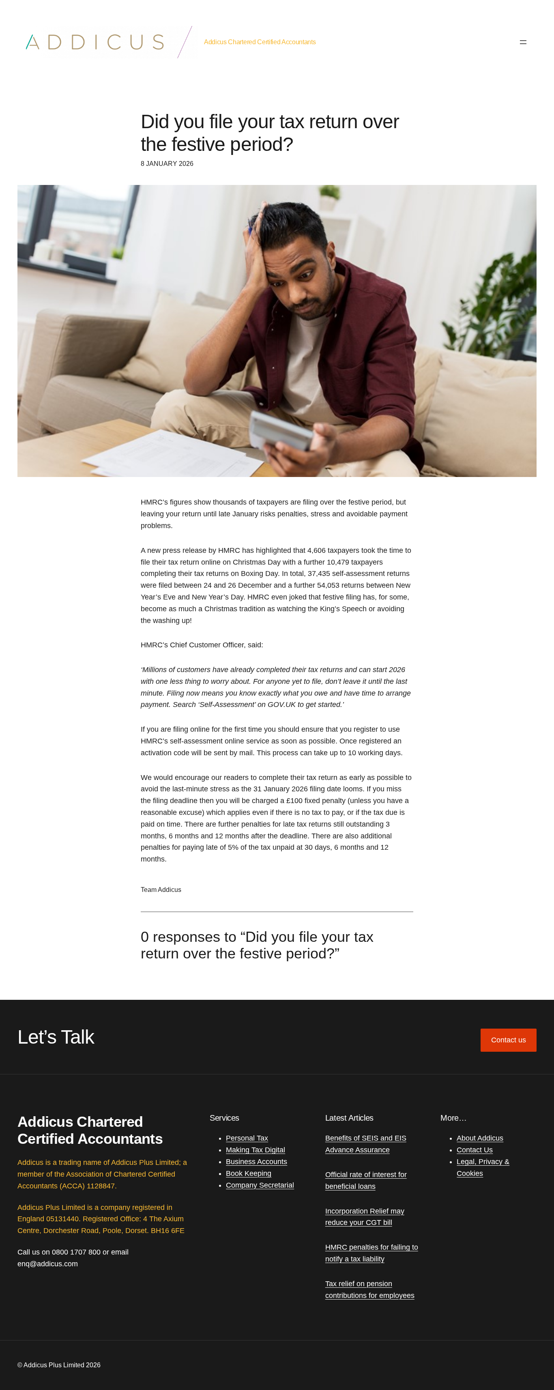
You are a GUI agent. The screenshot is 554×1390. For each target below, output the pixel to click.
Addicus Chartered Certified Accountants (260, 42)
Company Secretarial (260, 1185)
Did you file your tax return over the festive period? (270, 133)
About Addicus (480, 1138)
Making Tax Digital (255, 1150)
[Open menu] (523, 42)
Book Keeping (248, 1173)
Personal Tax (247, 1138)
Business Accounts (256, 1162)
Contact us (508, 1040)
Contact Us (475, 1150)
